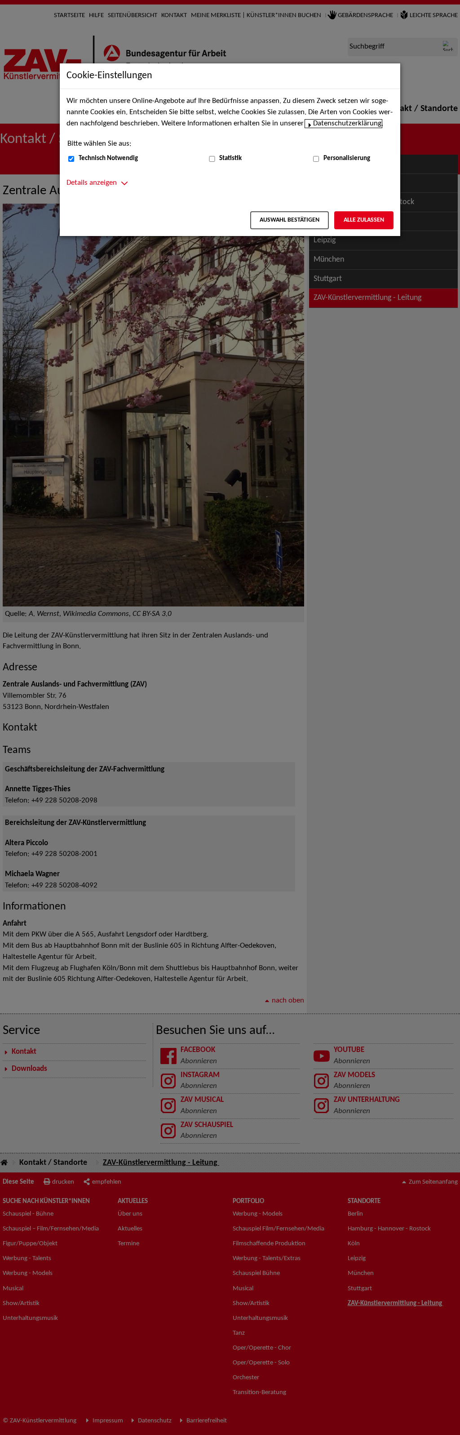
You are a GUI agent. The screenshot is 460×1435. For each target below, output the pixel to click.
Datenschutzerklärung (347, 123)
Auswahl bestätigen (289, 220)
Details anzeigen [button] (91, 183)
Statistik (230, 158)
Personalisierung (346, 158)
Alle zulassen (364, 220)
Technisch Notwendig (108, 158)
